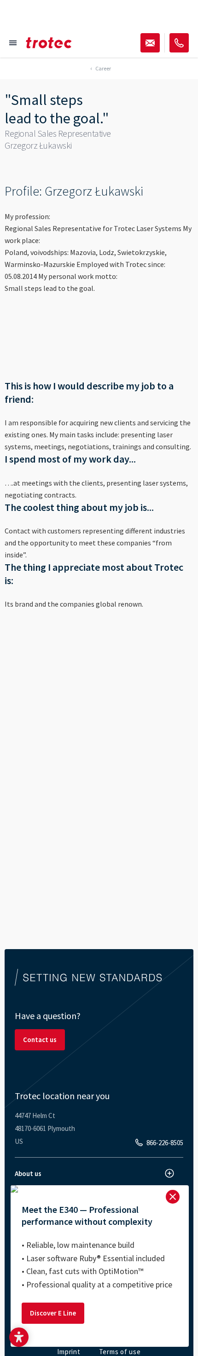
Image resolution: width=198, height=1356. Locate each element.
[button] (19, 1337)
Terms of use (120, 1351)
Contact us (40, 1039)
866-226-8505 (164, 1142)
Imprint (68, 1351)
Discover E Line (53, 1313)
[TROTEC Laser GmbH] (49, 42)
